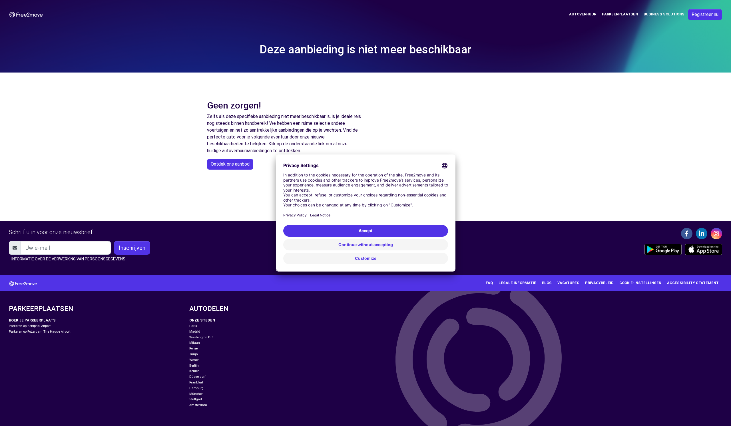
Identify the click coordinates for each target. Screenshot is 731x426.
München (196, 394)
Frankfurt (196, 382)
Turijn (193, 354)
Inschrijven (132, 247)
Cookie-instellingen (640, 283)
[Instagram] (716, 233)
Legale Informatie (517, 283)
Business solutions (664, 14)
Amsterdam (198, 405)
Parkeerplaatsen (620, 14)
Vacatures (568, 283)
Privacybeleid (599, 283)
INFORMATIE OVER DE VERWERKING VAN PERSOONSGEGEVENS (68, 259)
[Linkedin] (701, 233)
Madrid (194, 331)
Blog (547, 283)
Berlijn (194, 365)
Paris (193, 326)
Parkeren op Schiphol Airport (30, 326)
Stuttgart (195, 399)
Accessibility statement (693, 283)
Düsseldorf (197, 377)
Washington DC (201, 337)
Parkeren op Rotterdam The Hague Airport (39, 331)
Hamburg (196, 388)
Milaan (194, 343)
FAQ (489, 283)
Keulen (194, 371)
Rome (193, 348)
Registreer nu (705, 14)
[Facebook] (686, 233)
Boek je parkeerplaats (32, 320)
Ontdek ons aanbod (230, 164)
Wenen (194, 360)
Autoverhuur (582, 14)
